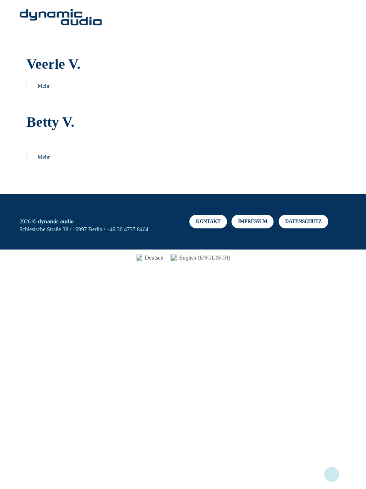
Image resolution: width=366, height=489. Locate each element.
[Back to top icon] (331, 474)
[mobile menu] (335, 18)
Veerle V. (53, 64)
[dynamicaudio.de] (61, 18)
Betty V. (50, 122)
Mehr (44, 86)
